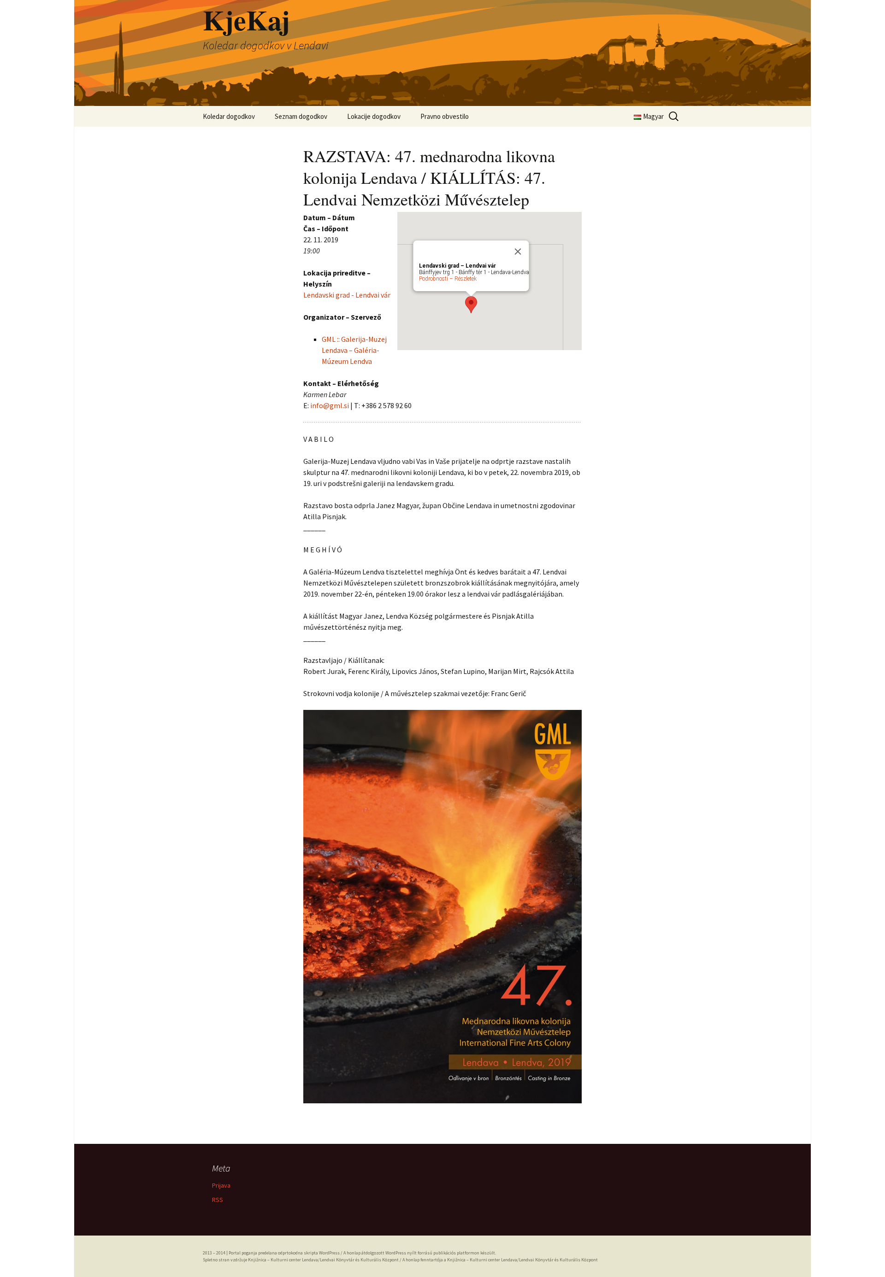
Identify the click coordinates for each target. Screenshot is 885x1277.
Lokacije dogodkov (374, 116)
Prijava (221, 1185)
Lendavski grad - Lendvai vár (346, 294)
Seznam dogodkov (301, 116)
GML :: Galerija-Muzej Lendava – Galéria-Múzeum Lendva (354, 350)
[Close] (518, 251)
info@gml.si (329, 405)
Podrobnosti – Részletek (448, 278)
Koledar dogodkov (229, 116)
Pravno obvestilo (444, 116)
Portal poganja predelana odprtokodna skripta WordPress (284, 1253)
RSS (217, 1199)
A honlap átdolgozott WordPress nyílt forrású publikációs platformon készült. (419, 1253)
